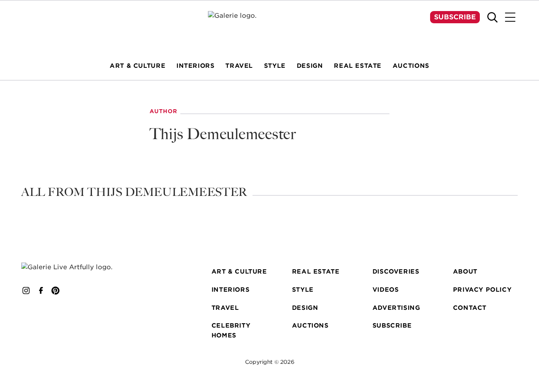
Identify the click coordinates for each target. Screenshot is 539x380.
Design (305, 307)
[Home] (269, 26)
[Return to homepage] (76, 267)
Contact (470, 307)
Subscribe (455, 17)
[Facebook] (41, 290)
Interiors (230, 289)
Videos (385, 289)
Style (303, 289)
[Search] (492, 17)
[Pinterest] (55, 290)
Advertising (396, 307)
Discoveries (395, 271)
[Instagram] (26, 290)
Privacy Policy (482, 289)
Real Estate (316, 271)
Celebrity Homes (230, 330)
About (465, 271)
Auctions (310, 325)
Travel (225, 307)
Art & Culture (239, 271)
